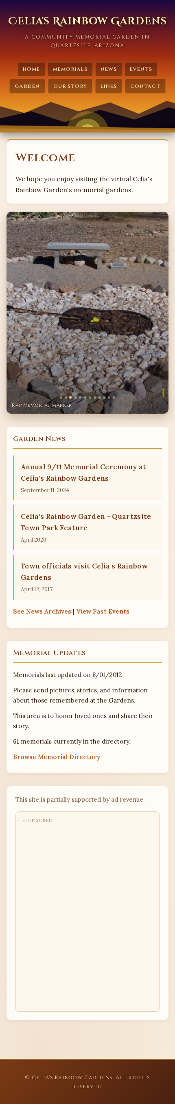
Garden (27, 86)
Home (31, 69)
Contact (145, 86)
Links (109, 86)
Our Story (70, 86)
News (109, 69)
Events (141, 69)
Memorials (70, 69)
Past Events (102, 611)
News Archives (42, 611)
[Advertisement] (87, 915)
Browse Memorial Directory (56, 757)
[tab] (61, 397)
